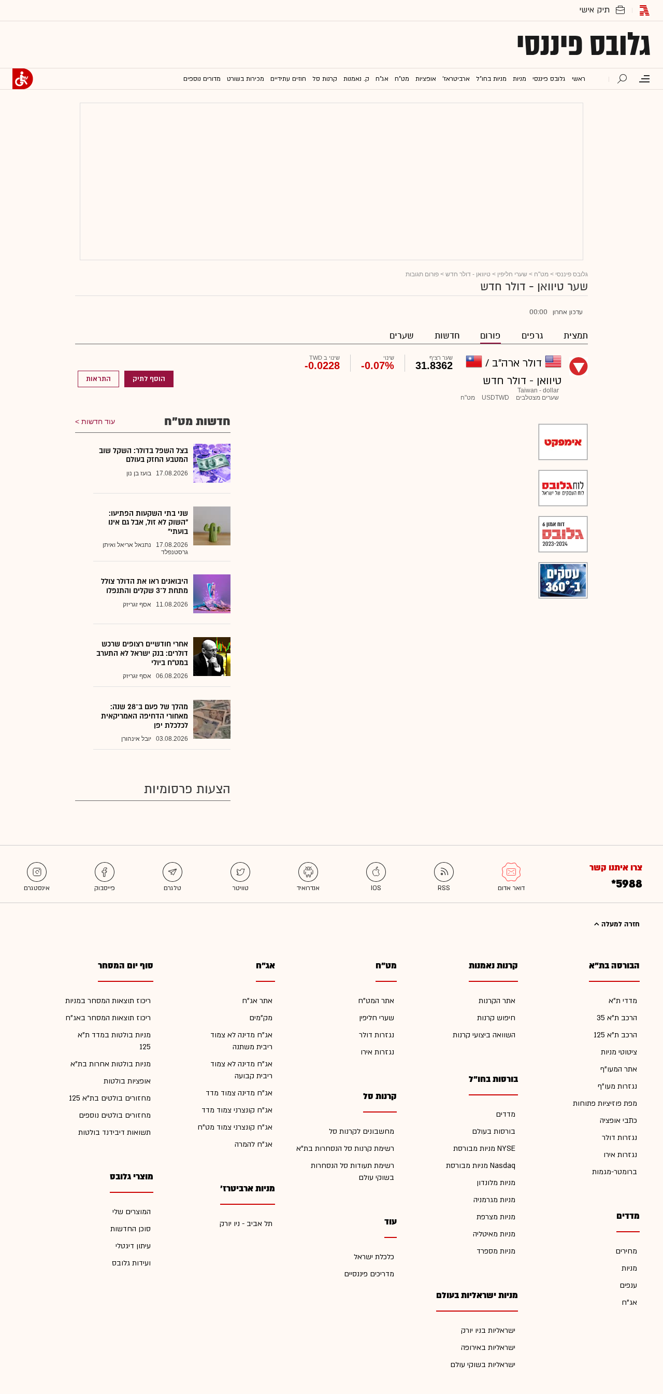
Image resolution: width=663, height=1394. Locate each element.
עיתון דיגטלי (133, 1246)
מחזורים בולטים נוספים (115, 1115)
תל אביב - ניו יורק (246, 1224)
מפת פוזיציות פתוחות (605, 1103)
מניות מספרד (496, 1251)
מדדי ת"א (623, 1001)
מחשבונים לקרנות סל (361, 1131)
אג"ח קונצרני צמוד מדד (236, 1110)
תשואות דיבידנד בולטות (114, 1132)
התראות (98, 379)
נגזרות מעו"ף (617, 1086)
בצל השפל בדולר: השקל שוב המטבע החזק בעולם (143, 455)
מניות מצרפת (496, 1217)
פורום (490, 335)
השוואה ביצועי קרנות (484, 1035)
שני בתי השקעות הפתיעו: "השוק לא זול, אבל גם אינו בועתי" (148, 523)
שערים (402, 335)
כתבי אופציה (618, 1120)
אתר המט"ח (376, 1001)
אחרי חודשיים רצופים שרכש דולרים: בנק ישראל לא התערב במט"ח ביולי (142, 653)
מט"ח (541, 274)
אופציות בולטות (127, 1081)
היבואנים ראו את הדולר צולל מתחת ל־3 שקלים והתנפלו (144, 586)
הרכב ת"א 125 (615, 1035)
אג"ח (629, 1302)
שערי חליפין (512, 274)
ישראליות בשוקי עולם (482, 1365)
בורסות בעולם (493, 1131)
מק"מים (260, 1018)
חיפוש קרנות (496, 1018)
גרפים (532, 335)
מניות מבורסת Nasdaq (480, 1166)
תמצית (576, 335)
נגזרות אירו (620, 1155)
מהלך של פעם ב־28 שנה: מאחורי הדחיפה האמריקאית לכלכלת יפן (144, 716)
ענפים (628, 1285)
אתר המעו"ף (618, 1069)
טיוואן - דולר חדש (468, 274)
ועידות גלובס (131, 1263)
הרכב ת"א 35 (617, 1018)
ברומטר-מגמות (614, 1172)
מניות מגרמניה (494, 1200)
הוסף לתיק (149, 379)
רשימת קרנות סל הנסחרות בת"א (345, 1148)
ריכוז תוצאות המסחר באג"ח (108, 1018)
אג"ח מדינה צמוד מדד (239, 1093)
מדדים (505, 1114)
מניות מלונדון (496, 1183)
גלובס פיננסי (583, 44)
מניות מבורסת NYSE (484, 1148)
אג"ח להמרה (253, 1144)
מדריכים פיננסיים (369, 1274)
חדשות (447, 335)
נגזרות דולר (619, 1138)
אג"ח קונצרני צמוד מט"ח (234, 1127)
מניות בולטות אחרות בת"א (110, 1064)
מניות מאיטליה (494, 1234)
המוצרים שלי (131, 1212)
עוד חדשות (98, 421)
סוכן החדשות (130, 1229)
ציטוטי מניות (619, 1052)
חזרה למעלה (619, 924)
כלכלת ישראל (374, 1257)
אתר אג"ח (257, 1001)
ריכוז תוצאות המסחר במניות (108, 1001)
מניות (629, 1268)
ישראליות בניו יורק (488, 1330)
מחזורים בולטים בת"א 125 (110, 1098)
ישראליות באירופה (488, 1348)
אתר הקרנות (497, 1001)
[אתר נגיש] (22, 78)
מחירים (626, 1251)
